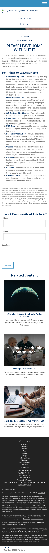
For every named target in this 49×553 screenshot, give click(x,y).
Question (6, 245)
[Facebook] (20, 24)
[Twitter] (23, 24)
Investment (24, 446)
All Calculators (24, 462)
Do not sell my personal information (33, 519)
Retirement (24, 444)
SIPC (24, 524)
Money (24, 453)
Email (5, 231)
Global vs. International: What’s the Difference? (24, 315)
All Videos (24, 460)
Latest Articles (24, 458)
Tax (24, 451)
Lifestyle (24, 455)
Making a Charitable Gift (24, 368)
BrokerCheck (41, 493)
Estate (24, 449)
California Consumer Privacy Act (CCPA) (15, 517)
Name (5, 218)
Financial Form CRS (9, 489)
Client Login (7, 13)
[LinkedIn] (27, 24)
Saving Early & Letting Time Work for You (24, 421)
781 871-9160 (25, 18)
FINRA (20, 524)
